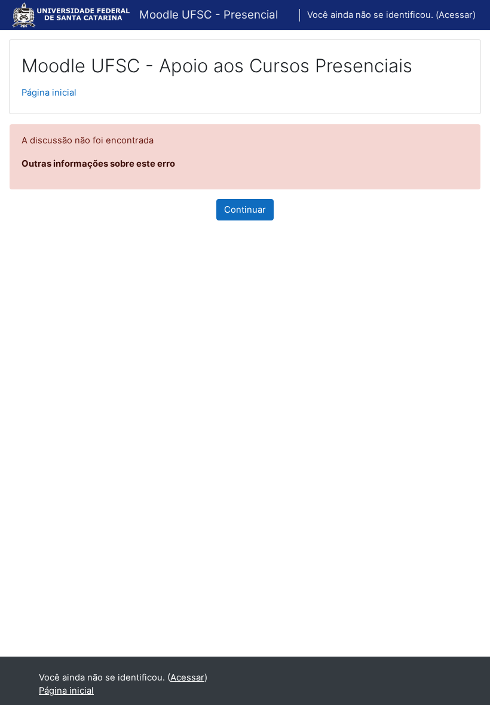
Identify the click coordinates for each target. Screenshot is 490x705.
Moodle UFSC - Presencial (208, 15)
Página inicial (49, 92)
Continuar (245, 209)
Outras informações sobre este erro (98, 163)
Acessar (456, 15)
